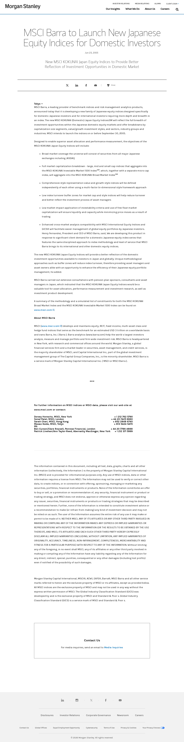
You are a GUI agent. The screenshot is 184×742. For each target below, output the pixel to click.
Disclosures (47, 715)
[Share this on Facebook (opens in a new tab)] (86, 85)
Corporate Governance (98, 715)
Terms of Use (109, 728)
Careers (165, 9)
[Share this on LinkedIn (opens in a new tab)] (76, 85)
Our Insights (113, 9)
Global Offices (41, 728)
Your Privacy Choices (151, 728)
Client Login (172, 4)
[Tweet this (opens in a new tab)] (67, 85)
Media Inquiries (113, 647)
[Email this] (95, 85)
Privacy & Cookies (128, 728)
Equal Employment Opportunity (66, 728)
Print (114, 83)
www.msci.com (44, 310)
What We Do (132, 9)
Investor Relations (121, 4)
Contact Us (24, 728)
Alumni (158, 4)
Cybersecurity (92, 728)
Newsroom (123, 715)
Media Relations (142, 4)
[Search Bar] (177, 9)
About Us (150, 9)
